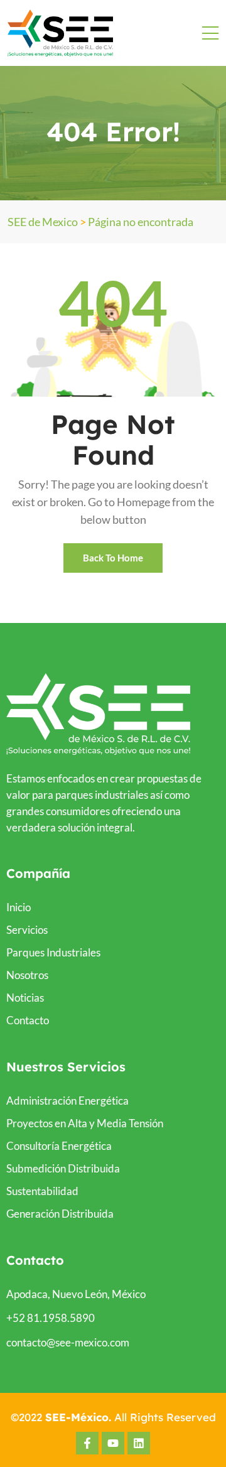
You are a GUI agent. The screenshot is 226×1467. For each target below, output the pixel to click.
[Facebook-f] (87, 1443)
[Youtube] (113, 1443)
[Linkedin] (138, 1443)
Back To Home (113, 557)
